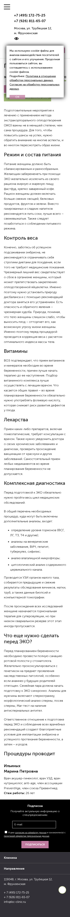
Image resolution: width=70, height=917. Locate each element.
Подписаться (35, 844)
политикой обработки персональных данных (26, 836)
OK (17, 97)
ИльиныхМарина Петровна (21, 768)
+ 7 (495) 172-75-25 (16, 892)
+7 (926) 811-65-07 (30, 21)
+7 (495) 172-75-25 (29, 15)
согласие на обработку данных (30, 832)
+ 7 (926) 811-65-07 (17, 897)
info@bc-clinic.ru (15, 901)
